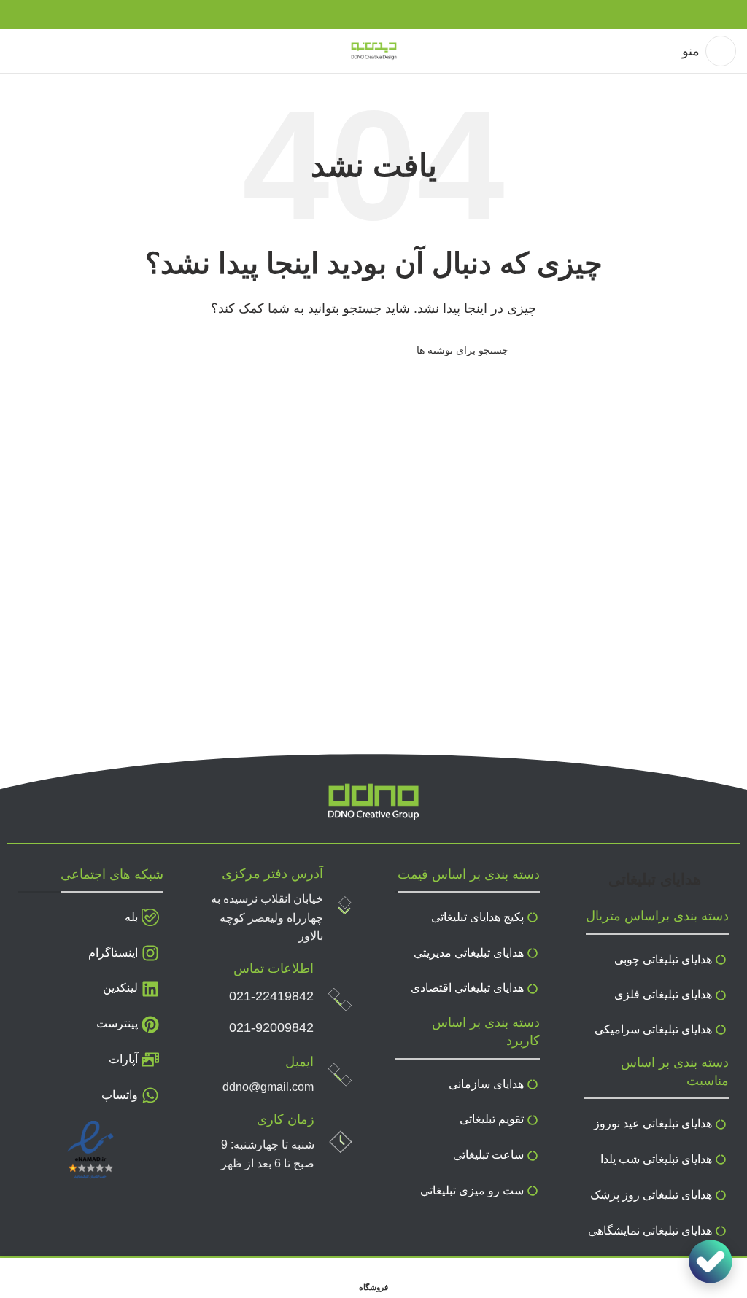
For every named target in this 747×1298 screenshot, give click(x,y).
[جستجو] (244, 350)
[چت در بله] (710, 1261)
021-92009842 (271, 1027)
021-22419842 (271, 996)
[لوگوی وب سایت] (374, 50)
